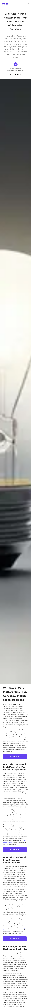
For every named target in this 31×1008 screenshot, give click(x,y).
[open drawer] (28, 3)
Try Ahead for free (15, 756)
